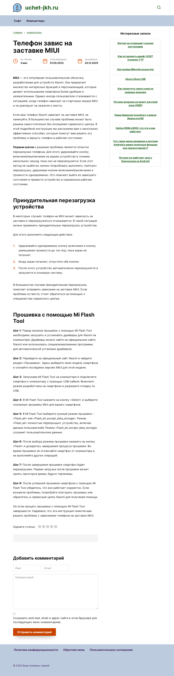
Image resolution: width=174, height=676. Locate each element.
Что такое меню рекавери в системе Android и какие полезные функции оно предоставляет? (135, 144)
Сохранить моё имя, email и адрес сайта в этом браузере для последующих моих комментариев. (55, 620)
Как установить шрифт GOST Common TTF (135, 58)
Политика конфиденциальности (36, 649)
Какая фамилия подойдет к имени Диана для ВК (135, 117)
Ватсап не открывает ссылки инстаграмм (135, 45)
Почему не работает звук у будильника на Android (135, 159)
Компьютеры (36, 20)
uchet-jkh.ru (41, 7)
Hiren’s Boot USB (135, 79)
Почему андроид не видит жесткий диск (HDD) (136, 103)
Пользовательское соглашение (111, 649)
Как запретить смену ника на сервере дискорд (135, 90)
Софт (17, 20)
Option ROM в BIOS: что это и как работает (135, 130)
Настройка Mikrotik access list (135, 69)
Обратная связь (74, 649)
